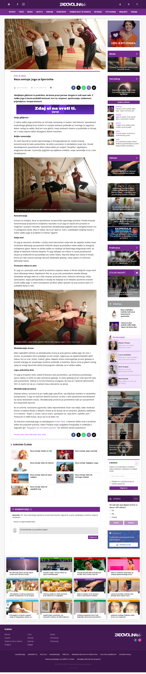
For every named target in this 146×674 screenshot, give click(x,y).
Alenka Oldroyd (22, 88)
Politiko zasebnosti (118, 484)
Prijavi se (93, 537)
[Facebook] (17, 4)
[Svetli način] (128, 4)
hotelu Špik (60, 421)
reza (39, 434)
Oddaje (134, 12)
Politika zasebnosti (108, 654)
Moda (30, 12)
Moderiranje (54, 654)
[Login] (120, 4)
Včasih (114, 517)
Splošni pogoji (125, 654)
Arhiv (136, 498)
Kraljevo (123, 12)
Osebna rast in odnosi (80, 12)
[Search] (137, 4)
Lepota (39, 12)
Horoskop (61, 12)
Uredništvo (32, 654)
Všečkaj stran (125, 544)
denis (44, 434)
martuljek (33, 434)
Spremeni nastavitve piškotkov (85, 654)
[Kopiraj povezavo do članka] (94, 88)
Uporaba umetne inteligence (89, 659)
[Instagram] (23, 4)
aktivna (17, 434)
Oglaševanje (20, 654)
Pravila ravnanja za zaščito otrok (59, 659)
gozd (27, 434)
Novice (12, 12)
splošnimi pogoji (126, 481)
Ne (113, 514)
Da (113, 510)
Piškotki (65, 654)
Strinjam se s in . (123, 482)
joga (22, 434)
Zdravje (49, 12)
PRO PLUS (43, 654)
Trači (21, 12)
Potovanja (110, 12)
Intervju (98, 12)
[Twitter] (78, 88)
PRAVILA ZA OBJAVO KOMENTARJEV (24, 522)
